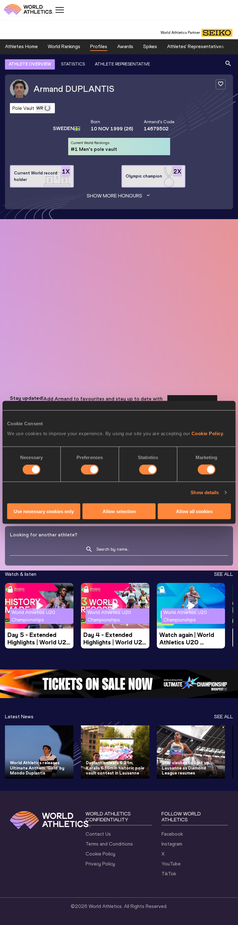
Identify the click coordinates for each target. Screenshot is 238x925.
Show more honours (114, 196)
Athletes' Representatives (195, 46)
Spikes (150, 46)
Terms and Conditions (109, 844)
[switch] (90, 470)
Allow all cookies (194, 511)
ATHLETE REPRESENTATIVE (122, 64)
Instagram (171, 844)
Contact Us (98, 834)
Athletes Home (21, 46)
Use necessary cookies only (44, 511)
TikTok (168, 874)
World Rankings (64, 46)
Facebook (172, 834)
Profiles (98, 46)
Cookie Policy (207, 433)
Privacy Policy (100, 864)
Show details (205, 492)
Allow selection (119, 511)
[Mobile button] (59, 10)
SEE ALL (223, 574)
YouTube (171, 864)
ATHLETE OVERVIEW (30, 64)
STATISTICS (73, 64)
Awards (125, 46)
